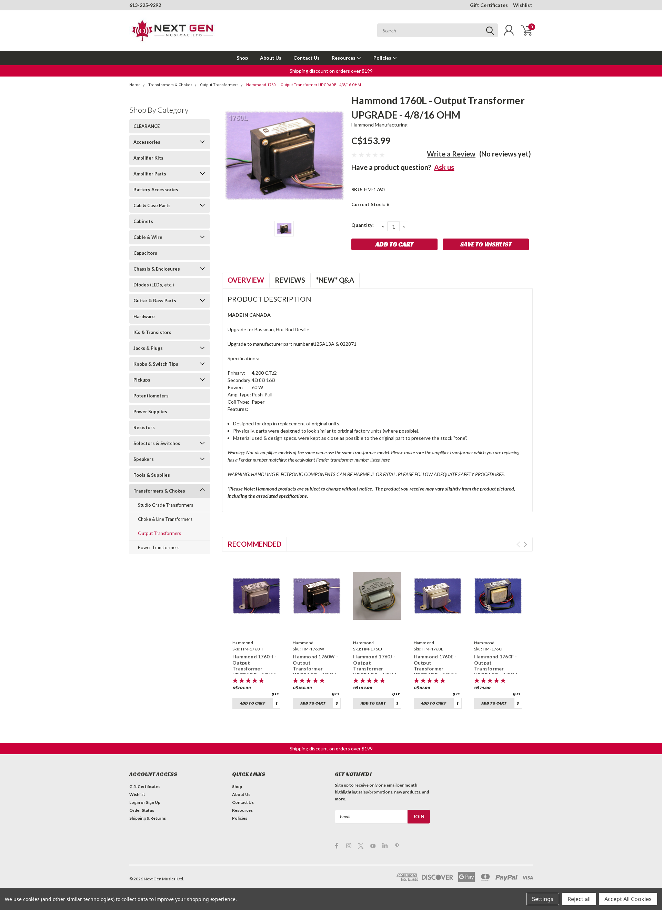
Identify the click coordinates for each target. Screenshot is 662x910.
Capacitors (145, 253)
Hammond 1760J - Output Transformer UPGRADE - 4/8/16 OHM (375, 669)
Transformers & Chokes (170, 85)
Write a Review (451, 154)
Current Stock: (370, 204)
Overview (246, 280)
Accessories (146, 142)
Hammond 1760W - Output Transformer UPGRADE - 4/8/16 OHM (315, 669)
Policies (382, 58)
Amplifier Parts (149, 173)
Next (525, 544)
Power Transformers (158, 547)
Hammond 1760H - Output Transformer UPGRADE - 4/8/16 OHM (254, 669)
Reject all (579, 899)
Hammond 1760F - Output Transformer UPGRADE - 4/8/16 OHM (496, 669)
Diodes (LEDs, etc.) (153, 284)
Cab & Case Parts (152, 205)
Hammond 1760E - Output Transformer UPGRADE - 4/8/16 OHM (435, 669)
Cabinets (143, 221)
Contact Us (306, 58)
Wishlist (522, 5)
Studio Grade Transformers (165, 505)
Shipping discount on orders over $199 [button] (331, 71)
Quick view (256, 626)
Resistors (144, 427)
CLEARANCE (146, 126)
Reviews (290, 280)
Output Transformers (219, 85)
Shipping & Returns (147, 818)
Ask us (444, 167)
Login (134, 802)
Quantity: (362, 225)
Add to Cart (252, 703)
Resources (344, 58)
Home (135, 85)
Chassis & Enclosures (156, 269)
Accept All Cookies (628, 899)
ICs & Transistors (152, 332)
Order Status (141, 810)
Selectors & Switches (156, 443)
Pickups (141, 380)
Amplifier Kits (148, 158)
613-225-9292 (145, 5)
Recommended (254, 544)
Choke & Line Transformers (165, 519)
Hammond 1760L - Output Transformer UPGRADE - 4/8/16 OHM (303, 85)
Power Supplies (150, 411)
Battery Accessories (155, 189)
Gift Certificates (489, 5)
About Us (270, 58)
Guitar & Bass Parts (154, 300)
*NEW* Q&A (335, 280)
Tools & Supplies (151, 475)
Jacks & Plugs (148, 348)
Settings (542, 899)
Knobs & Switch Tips (155, 364)
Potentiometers (151, 395)
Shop (242, 58)
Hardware (144, 316)
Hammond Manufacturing (379, 125)
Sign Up (153, 802)
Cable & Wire (147, 237)
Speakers (143, 459)
